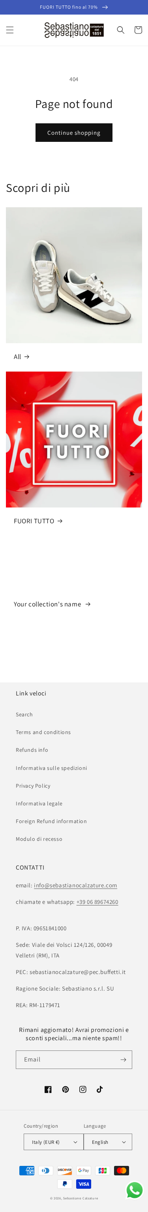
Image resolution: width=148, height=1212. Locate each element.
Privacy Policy (33, 785)
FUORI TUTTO (34, 521)
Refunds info (32, 749)
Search (24, 714)
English (100, 1142)
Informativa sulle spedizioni (51, 767)
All (17, 356)
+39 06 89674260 (97, 901)
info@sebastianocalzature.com (75, 885)
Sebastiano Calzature (80, 1198)
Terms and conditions (43, 732)
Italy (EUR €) (46, 1142)
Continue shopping (74, 132)
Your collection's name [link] (48, 604)
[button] (10, 30)
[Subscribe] (123, 1059)
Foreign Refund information (51, 821)
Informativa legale (39, 803)
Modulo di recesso (39, 838)
